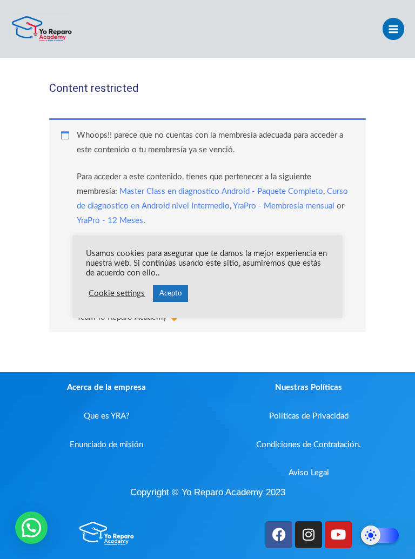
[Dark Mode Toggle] (380, 535)
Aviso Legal (309, 473)
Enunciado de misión (106, 445)
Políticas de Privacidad (309, 416)
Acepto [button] (170, 293)
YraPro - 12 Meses (110, 221)
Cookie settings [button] (117, 293)
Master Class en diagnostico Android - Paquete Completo (221, 191)
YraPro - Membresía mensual (283, 206)
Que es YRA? (107, 416)
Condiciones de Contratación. (308, 445)
